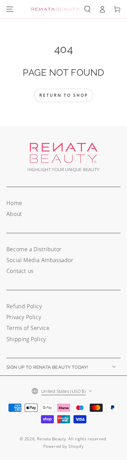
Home (14, 203)
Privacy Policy (23, 317)
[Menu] (9, 9)
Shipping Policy (26, 339)
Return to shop (63, 95)
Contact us (20, 271)
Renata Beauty (51, 439)
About (14, 214)
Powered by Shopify (63, 446)
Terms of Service (28, 328)
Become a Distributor (34, 249)
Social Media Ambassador (39, 260)
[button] (87, 9)
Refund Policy (24, 306)
